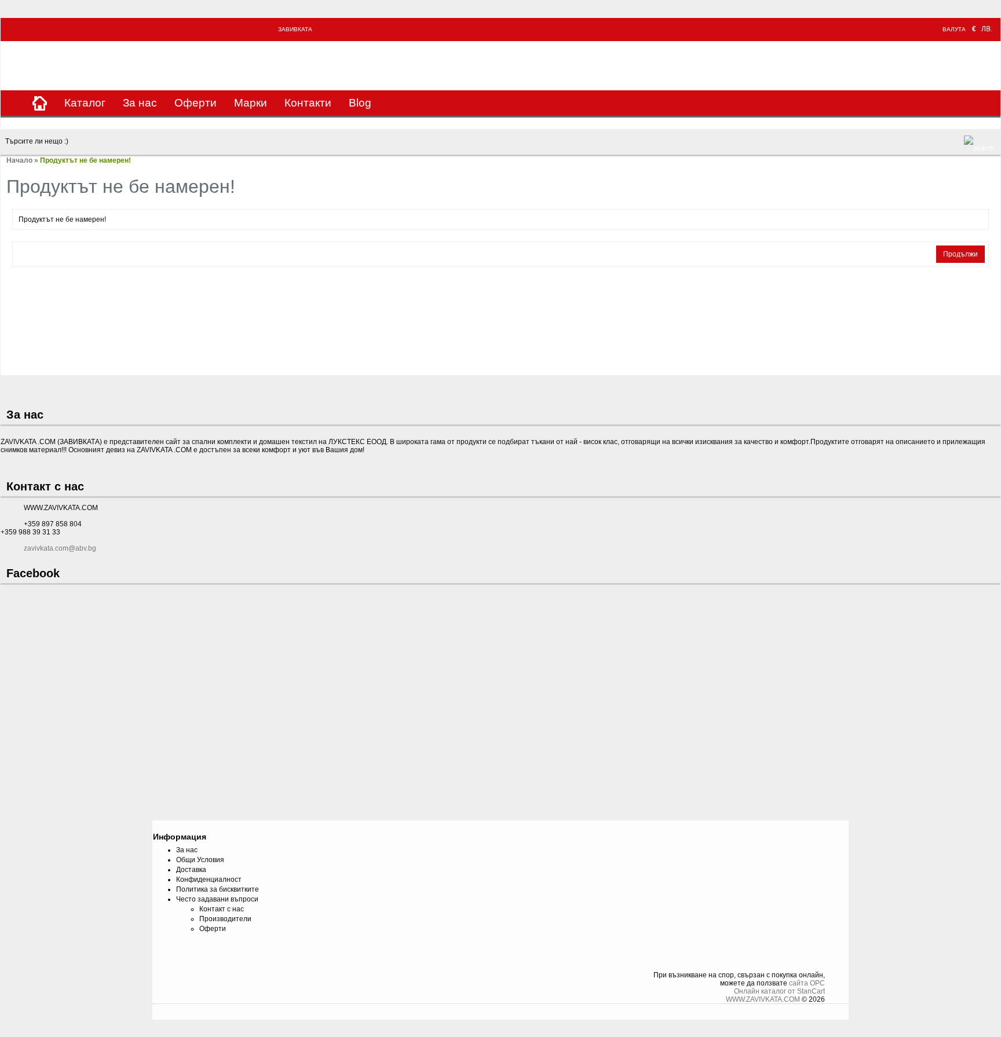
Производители (225, 919)
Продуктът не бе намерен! (85, 160)
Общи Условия (200, 860)
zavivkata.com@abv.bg (60, 548)
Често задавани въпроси (217, 899)
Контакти (307, 103)
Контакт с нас (221, 909)
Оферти (195, 103)
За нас (140, 103)
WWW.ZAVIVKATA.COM (763, 999)
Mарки (250, 103)
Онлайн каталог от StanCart (779, 991)
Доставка (191, 870)
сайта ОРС (807, 983)
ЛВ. (986, 29)
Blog (360, 103)
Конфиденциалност (209, 879)
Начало (19, 160)
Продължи (960, 254)
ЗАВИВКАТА (295, 29)
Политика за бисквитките (217, 889)
